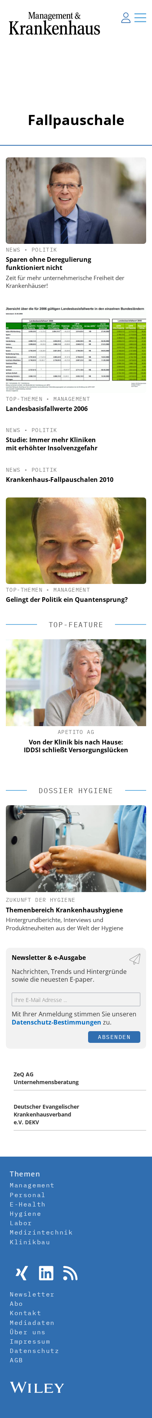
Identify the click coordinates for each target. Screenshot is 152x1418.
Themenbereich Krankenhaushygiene (64, 910)
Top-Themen (24, 398)
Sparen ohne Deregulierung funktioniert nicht (48, 263)
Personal (28, 1195)
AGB (16, 1360)
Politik (44, 249)
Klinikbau (30, 1242)
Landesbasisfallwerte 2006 (47, 408)
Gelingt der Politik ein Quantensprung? (67, 599)
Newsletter (32, 1294)
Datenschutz (35, 1351)
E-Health (28, 1204)
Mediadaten (32, 1322)
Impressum (30, 1341)
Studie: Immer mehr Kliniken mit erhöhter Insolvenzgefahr (51, 444)
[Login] (126, 17)
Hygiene (25, 1213)
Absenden (114, 1037)
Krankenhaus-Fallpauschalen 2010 (59, 479)
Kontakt (25, 1313)
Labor (21, 1223)
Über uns (28, 1332)
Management (71, 398)
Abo (16, 1303)
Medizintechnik (41, 1232)
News (13, 249)
